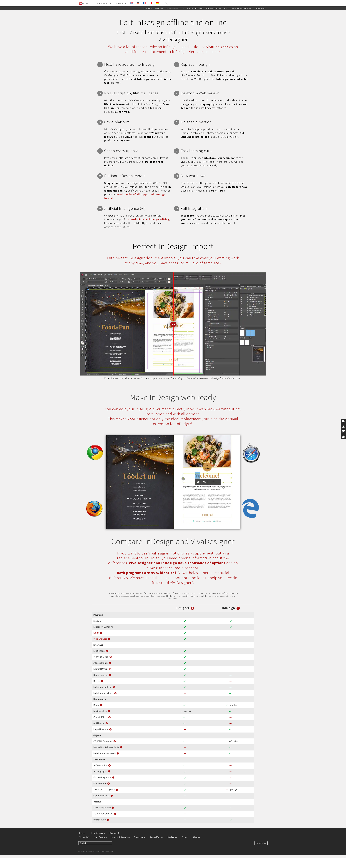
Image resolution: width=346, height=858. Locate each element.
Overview (148, 8)
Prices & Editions (213, 8)
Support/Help (260, 8)
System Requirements (241, 8)
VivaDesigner (217, 46)
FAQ (226, 8)
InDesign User (172, 8)
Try (183, 8)
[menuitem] (131, 3)
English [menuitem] (83, 843)
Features (159, 8)
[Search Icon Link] (167, 3)
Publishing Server (195, 8)
